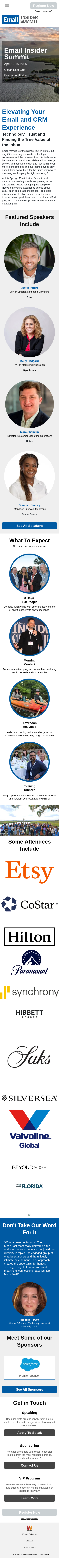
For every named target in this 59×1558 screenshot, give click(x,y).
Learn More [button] (29, 1498)
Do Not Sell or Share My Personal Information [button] (29, 1554)
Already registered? (29, 1519)
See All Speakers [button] (29, 526)
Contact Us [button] (29, 1465)
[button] (6, 5)
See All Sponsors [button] (29, 1389)
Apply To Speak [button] (29, 1433)
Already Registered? (43, 11)
